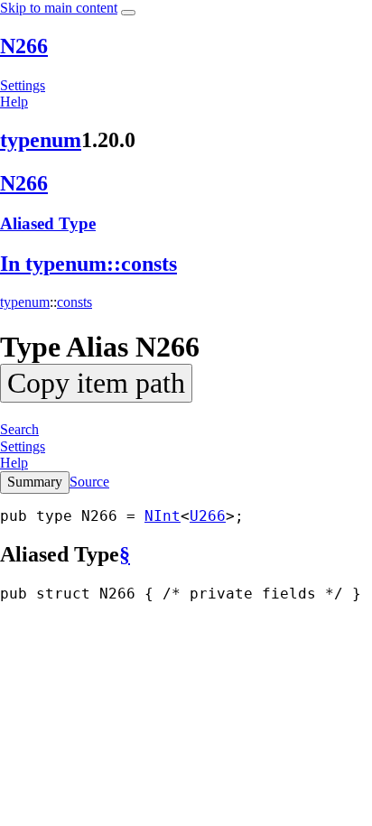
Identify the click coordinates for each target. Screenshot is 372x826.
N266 (24, 46)
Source (89, 481)
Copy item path (96, 383)
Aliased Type (48, 223)
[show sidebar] (128, 12)
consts (74, 302)
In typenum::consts (88, 263)
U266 (208, 515)
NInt (162, 515)
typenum (40, 140)
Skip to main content (58, 7)
